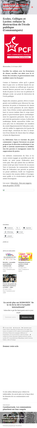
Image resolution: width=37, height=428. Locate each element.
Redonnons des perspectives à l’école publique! (24, 264)
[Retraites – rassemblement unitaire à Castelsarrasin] (10, 257)
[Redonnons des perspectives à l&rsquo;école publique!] (25, 257)
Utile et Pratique (11, 340)
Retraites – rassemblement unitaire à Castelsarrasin (9, 264)
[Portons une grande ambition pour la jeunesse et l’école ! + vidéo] (10, 278)
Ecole (10, 336)
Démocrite (17, 328)
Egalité (20, 336)
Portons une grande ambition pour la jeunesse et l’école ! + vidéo (10, 285)
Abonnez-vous (27, 317)
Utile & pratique (24, 334)
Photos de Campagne (14, 333)
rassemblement (13, 338)
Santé (26, 338)
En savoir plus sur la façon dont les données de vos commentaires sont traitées (18, 396)
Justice (29, 336)
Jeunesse (24, 336)
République (21, 338)
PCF (8, 338)
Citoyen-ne (6, 336)
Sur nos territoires (15, 334)
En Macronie (19, 329)
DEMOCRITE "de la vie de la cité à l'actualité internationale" (15, 7)
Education (13, 329)
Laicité (4, 338)
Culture (8, 329)
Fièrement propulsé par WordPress (12, 425)
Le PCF (14, 331)
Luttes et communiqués (23, 331)
